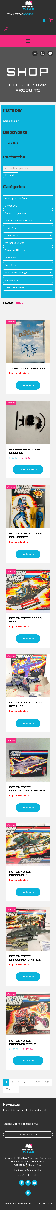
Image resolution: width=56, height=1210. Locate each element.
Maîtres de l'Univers (15, 250)
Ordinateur (10, 257)
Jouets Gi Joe (11, 228)
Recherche (10, 175)
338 (47, 1082)
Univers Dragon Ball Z (16, 287)
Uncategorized (12, 279)
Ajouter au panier (28, 469)
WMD (39, 1165)
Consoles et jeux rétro (16, 213)
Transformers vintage (16, 272)
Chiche (31, 1165)
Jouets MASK (11, 235)
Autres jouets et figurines (17, 198)
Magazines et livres (14, 242)
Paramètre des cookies (28, 1175)
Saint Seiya (10, 265)
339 (8, 1089)
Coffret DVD (11, 205)
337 (38, 1082)
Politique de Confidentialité (28, 1170)
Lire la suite (28, 385)
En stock (13, 143)
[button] (28, 1134)
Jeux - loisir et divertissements (20, 220)
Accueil (8, 302)
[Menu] (28, 41)
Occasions (9, 121)
